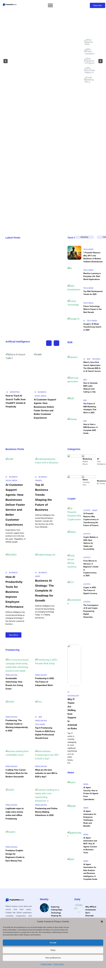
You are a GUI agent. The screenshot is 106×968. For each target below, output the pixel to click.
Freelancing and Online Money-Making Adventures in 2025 (46, 811)
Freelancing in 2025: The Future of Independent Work (44, 681)
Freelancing (12, 650)
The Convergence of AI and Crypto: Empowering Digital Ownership (90, 611)
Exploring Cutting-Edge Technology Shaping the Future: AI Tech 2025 (57, 914)
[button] (101, 921)
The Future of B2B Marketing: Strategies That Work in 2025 (89, 408)
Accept (53, 942)
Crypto (71, 498)
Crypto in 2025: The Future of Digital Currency (90, 590)
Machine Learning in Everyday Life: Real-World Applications (92, 276)
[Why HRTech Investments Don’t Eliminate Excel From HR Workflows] (78, 907)
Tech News (73, 237)
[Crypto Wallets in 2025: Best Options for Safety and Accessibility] (74, 537)
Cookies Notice (46, 964)
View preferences (53, 958)
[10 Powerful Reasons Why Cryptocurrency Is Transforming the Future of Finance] (74, 514)
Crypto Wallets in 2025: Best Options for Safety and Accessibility (90, 543)
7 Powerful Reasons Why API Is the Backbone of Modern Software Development (93, 257)
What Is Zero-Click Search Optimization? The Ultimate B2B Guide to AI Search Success (93, 366)
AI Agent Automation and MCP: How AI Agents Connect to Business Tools (90, 845)
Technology (98, 359)
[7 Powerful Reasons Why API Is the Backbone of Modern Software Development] (74, 253)
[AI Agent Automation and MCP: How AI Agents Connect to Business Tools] (74, 838)
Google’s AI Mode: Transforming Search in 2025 (92, 327)
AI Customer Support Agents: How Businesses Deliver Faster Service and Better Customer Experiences (15, 504)
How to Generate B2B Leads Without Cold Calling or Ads (90, 387)
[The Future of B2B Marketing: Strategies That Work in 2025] (74, 404)
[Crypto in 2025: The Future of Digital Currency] (74, 587)
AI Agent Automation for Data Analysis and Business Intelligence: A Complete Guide (90, 871)
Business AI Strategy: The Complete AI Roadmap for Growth (44, 590)
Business (42, 392)
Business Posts (15, 449)
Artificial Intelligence (18, 341)
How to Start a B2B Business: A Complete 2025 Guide (90, 428)
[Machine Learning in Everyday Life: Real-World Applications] (74, 273)
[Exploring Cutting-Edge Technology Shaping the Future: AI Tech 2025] (44, 907)
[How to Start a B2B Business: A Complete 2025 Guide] (74, 424)
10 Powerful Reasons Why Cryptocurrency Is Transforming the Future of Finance (91, 519)
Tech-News (88, 249)
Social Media (40, 396)
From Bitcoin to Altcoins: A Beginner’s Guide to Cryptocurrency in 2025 (90, 568)
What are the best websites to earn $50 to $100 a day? (46, 773)
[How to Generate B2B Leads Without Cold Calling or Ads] (74, 383)
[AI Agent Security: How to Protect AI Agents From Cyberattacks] (74, 788)
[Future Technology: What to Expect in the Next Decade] (74, 306)
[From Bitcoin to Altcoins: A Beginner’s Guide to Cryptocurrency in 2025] (74, 561)
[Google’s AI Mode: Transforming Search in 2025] (74, 324)
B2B (69, 342)
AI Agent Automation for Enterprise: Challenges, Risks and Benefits (89, 818)
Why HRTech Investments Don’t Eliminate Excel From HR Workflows (91, 914)
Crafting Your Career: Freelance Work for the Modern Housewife (16, 773)
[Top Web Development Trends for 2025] (74, 291)
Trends (38, 481)
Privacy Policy (59, 964)
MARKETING (15, 392)
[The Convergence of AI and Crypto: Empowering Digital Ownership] (74, 605)
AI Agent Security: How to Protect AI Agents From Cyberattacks (90, 793)
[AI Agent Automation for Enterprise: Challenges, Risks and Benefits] (74, 811)
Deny (53, 950)
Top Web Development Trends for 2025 (93, 292)
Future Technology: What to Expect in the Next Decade (92, 309)
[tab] (84, 237)
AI (84, 321)
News (37, 576)
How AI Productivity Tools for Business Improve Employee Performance (14, 591)
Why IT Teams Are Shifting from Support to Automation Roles (72, 714)
